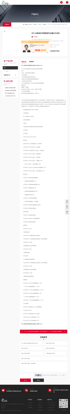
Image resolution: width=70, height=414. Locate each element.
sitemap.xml (19, 410)
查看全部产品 (7, 75)
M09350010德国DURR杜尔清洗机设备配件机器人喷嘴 (52, 409)
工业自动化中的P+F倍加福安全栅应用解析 (11, 95)
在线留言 (31, 61)
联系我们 (30, 407)
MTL (40, 24)
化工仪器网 (8, 410)
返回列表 (45, 331)
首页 (30, 24)
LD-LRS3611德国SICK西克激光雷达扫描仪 (52, 405)
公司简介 (30, 402)
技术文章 (40, 407)
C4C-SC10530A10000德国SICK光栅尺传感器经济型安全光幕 (52, 402)
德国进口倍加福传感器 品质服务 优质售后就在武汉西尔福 (11, 87)
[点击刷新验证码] (38, 375)
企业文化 (30, 405)
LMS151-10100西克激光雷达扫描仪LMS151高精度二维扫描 (52, 407)
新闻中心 (40, 405)
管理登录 (14, 410)
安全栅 (44, 24)
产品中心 (7, 24)
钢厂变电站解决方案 (9, 93)
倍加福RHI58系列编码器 (10, 90)
